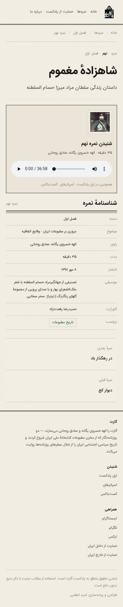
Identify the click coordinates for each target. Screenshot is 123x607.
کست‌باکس (49, 184)
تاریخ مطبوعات (62, 322)
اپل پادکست (86, 184)
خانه (93, 12)
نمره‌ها (81, 12)
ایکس (112, 537)
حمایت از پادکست (59, 12)
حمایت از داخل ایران (102, 546)
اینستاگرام (109, 518)
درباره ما (36, 12)
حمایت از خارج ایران (102, 555)
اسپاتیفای (67, 184)
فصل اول (79, 33)
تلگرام (113, 528)
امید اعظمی (78, 595)
